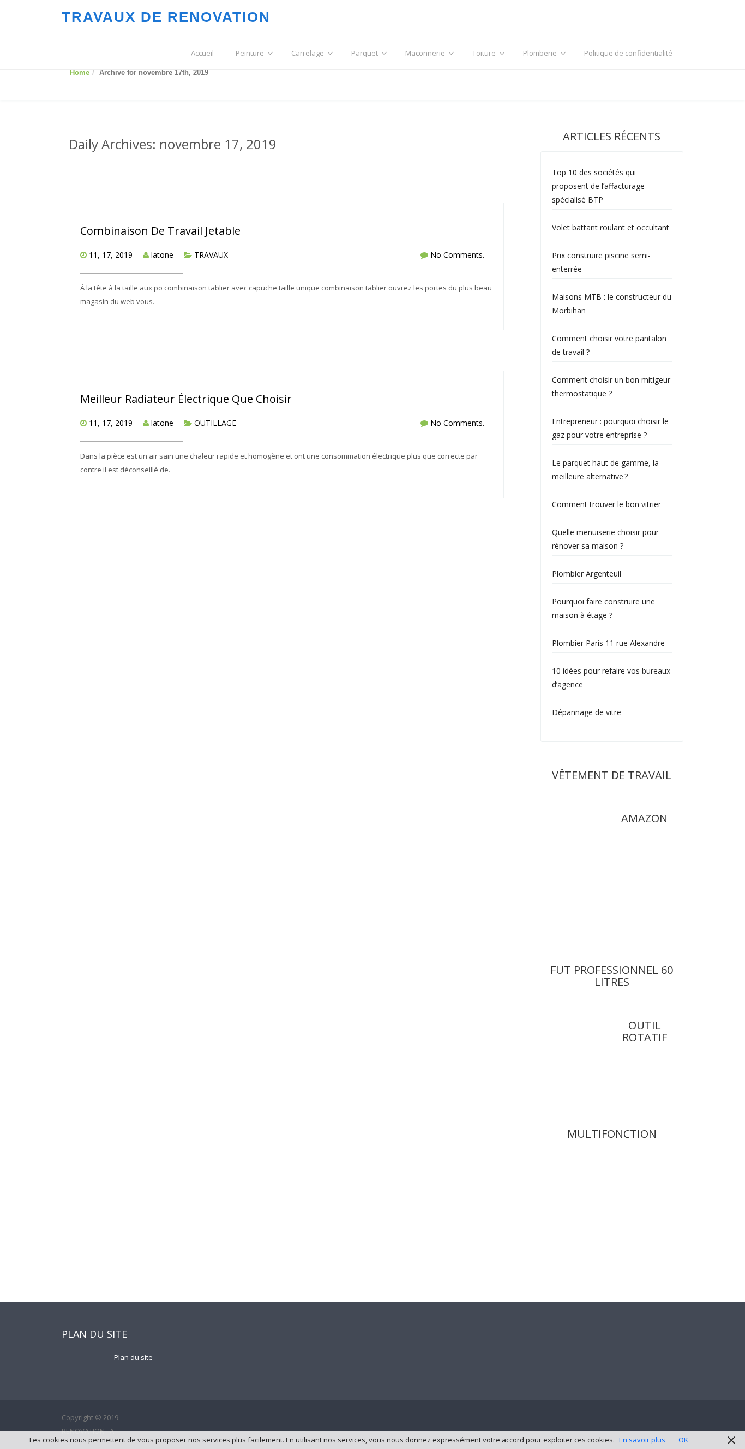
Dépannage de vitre (586, 712)
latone (162, 255)
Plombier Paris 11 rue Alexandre (608, 643)
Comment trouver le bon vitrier (606, 504)
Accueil (202, 53)
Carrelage (307, 53)
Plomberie (540, 53)
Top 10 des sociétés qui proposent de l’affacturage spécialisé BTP (598, 186)
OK (683, 1440)
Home (79, 72)
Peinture (250, 53)
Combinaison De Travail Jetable (160, 230)
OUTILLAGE (215, 423)
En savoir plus (642, 1440)
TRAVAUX (211, 255)
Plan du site (133, 1357)
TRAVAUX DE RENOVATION (166, 17)
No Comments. (457, 255)
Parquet (364, 53)
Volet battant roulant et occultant (610, 227)
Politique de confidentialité (628, 53)
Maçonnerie (425, 53)
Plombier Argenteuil (586, 573)
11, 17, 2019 (111, 255)
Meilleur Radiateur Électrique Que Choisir (186, 398)
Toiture (484, 53)
